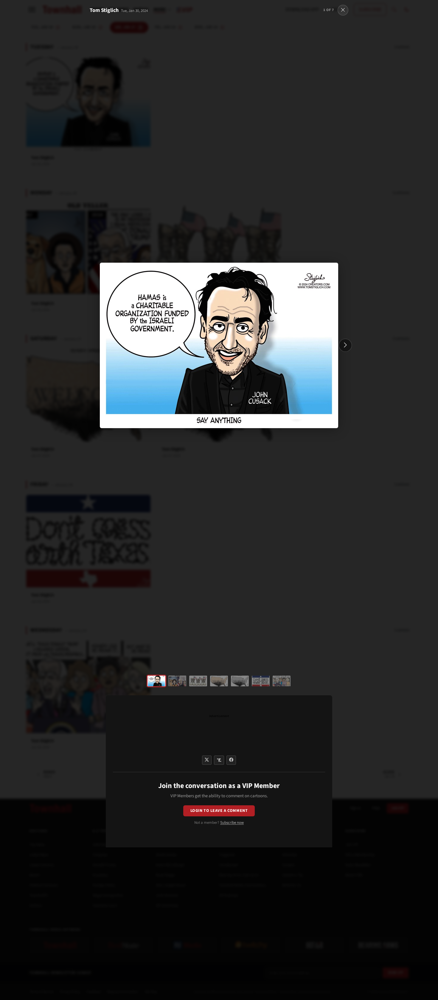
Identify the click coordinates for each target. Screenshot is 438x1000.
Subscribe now (232, 822)
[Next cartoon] (345, 345)
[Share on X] (207, 760)
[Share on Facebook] (231, 760)
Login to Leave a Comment (219, 811)
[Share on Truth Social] (219, 760)
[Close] (343, 10)
